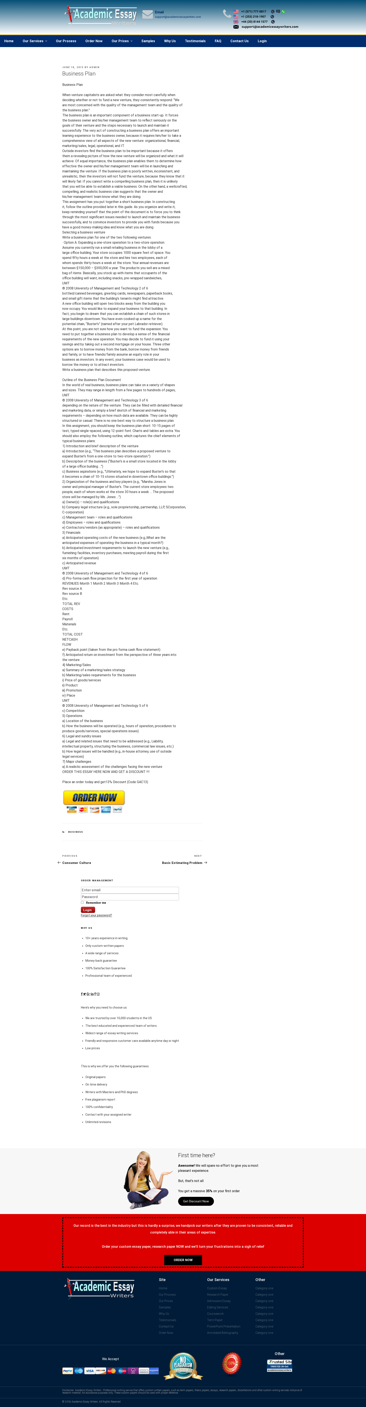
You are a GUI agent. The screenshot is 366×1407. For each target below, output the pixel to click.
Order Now (94, 41)
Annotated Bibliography (222, 1332)
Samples (148, 41)
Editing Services (217, 1307)
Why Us (170, 41)
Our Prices (120, 41)
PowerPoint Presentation (223, 1326)
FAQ (218, 41)
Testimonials (195, 41)
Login (262, 41)
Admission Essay (219, 1301)
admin (94, 67)
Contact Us (239, 41)
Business (75, 832)
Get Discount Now (196, 1201)
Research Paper (217, 1294)
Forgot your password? (96, 915)
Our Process (66, 41)
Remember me (95, 902)
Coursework (215, 1313)
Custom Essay (217, 1288)
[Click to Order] (94, 814)
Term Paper (215, 1320)
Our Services (33, 41)
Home (9, 41)
